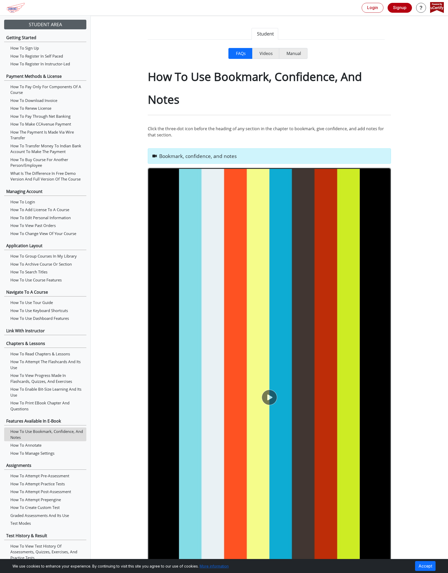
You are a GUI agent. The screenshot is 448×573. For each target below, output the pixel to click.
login (372, 7)
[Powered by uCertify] (437, 8)
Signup (400, 7)
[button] (421, 8)
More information (214, 566)
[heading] (269, 156)
